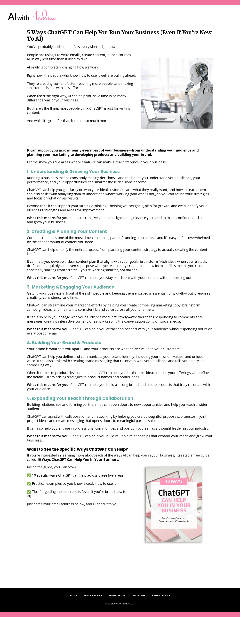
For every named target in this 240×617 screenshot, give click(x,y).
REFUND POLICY (161, 595)
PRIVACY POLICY (92, 595)
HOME (73, 595)
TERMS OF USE (117, 595)
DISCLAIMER (138, 595)
